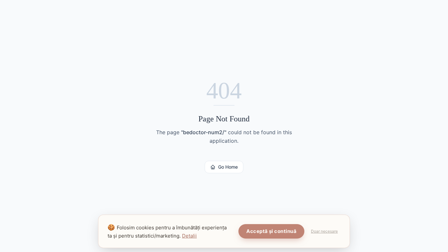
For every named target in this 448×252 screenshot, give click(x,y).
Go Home (228, 167)
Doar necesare (324, 231)
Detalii (189, 236)
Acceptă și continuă (271, 231)
